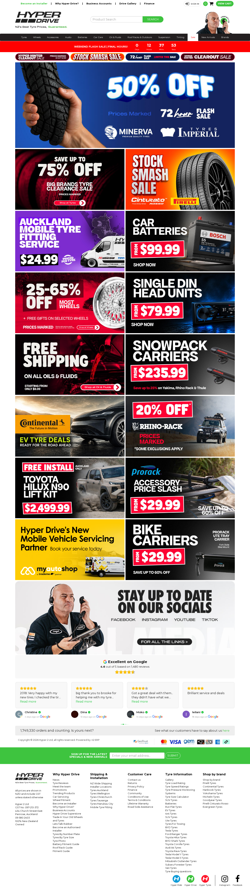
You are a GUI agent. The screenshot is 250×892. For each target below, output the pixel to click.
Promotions (60, 789)
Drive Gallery (128, 3)
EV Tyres (170, 810)
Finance (149, 3)
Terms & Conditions (139, 800)
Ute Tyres (170, 820)
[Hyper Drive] (50, 20)
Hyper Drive (190, 885)
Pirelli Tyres (209, 783)
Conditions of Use (138, 796)
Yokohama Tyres (213, 793)
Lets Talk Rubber (62, 823)
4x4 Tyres (170, 813)
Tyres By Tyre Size (63, 837)
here (226, 730)
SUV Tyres (171, 800)
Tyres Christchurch (101, 796)
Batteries (82, 37)
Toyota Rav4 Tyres (175, 851)
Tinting (180, 37)
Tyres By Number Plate (66, 834)
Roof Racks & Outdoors (140, 37)
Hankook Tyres (212, 789)
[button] (192, 4)
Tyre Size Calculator (177, 796)
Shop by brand (211, 779)
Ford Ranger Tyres (176, 834)
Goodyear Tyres (212, 800)
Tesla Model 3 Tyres (176, 857)
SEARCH (153, 19)
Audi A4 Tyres (173, 847)
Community (135, 793)
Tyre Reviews (60, 783)
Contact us (134, 779)
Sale (193, 37)
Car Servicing (61, 796)
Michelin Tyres (211, 796)
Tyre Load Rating (175, 783)
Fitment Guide (61, 851)
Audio (68, 37)
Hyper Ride (176, 885)
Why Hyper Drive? (67, 3)
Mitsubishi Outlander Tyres (180, 861)
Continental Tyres (213, 786)
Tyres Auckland (99, 790)
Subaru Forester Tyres (178, 864)
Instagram (224, 885)
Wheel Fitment (61, 800)
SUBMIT (172, 755)
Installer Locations (100, 786)
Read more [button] (28, 701)
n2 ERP (96, 739)
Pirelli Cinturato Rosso (215, 803)
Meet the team (62, 786)
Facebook (237, 885)
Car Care (98, 37)
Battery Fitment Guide (66, 844)
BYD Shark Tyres (175, 840)
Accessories (53, 37)
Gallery (169, 779)
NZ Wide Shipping (101, 783)
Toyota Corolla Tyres (177, 844)
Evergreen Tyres (212, 806)
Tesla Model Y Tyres (176, 854)
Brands (225, 37)
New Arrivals (208, 37)
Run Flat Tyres (173, 806)
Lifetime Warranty (138, 803)
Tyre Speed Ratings (177, 786)
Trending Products (64, 793)
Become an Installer (34, 3)
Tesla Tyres (171, 830)
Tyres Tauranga (99, 800)
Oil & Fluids (115, 37)
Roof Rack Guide (63, 847)
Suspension (164, 37)
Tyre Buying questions (178, 871)
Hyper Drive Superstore (67, 813)
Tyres (24, 37)
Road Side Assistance (140, 806)
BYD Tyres (171, 827)
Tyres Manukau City (101, 803)
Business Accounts (99, 3)
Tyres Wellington (100, 793)
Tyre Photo (59, 840)
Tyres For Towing (175, 823)
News (56, 779)
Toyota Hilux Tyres (175, 837)
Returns (132, 783)
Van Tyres (170, 867)
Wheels (37, 37)
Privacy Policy (136, 786)
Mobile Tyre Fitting (101, 807)
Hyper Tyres (205, 885)
